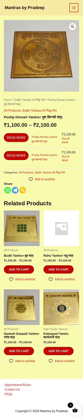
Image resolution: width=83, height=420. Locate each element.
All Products (12, 110)
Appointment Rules (18, 385)
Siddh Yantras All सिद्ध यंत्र (29, 99)
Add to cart (19, 269)
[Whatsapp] (7, 190)
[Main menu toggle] (73, 7)
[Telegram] (15, 190)
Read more (16, 137)
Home (8, 99)
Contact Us (12, 389)
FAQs (8, 394)
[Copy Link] (22, 190)
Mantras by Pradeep (24, 7)
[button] (72, 26)
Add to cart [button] (58, 351)
